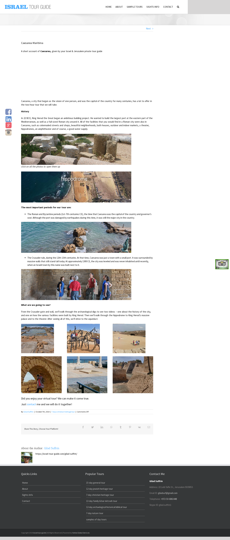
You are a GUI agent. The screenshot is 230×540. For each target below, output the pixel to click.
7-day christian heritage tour (100, 494)
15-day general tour (95, 482)
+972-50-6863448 (169, 498)
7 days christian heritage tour (63, 412)
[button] (178, 6)
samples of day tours (96, 519)
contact (31, 404)
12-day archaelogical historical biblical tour (106, 507)
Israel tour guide (39, 533)
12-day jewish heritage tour (99, 488)
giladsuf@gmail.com (167, 493)
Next (148, 28)
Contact (26, 501)
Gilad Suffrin (28, 412)
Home (25, 482)
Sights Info (27, 494)
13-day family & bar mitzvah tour (101, 501)
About (25, 488)
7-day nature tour (94, 513)
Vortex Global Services (80, 533)
